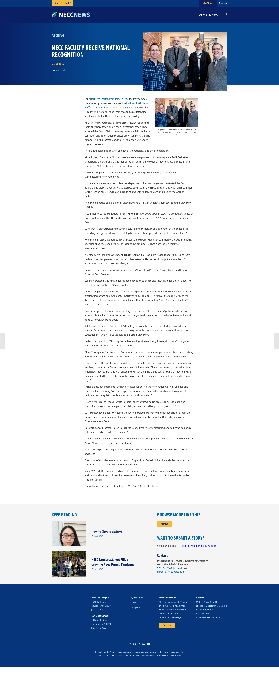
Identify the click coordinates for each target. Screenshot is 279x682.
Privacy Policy (176, 655)
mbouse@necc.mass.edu (170, 571)
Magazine (136, 607)
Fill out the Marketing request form (198, 545)
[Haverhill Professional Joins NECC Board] (2, 341)
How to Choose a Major (106, 531)
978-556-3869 (164, 568)
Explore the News (208, 14)
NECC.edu (223, 3)
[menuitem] (226, 14)
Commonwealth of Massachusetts (155, 655)
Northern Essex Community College (109, 98)
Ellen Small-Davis (58, 70)
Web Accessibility (177, 652)
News (134, 602)
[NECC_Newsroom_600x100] (71, 15)
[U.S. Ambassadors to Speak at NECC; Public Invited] (276, 341)
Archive (164, 524)
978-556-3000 (99, 609)
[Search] (226, 15)
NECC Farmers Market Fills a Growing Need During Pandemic (112, 562)
